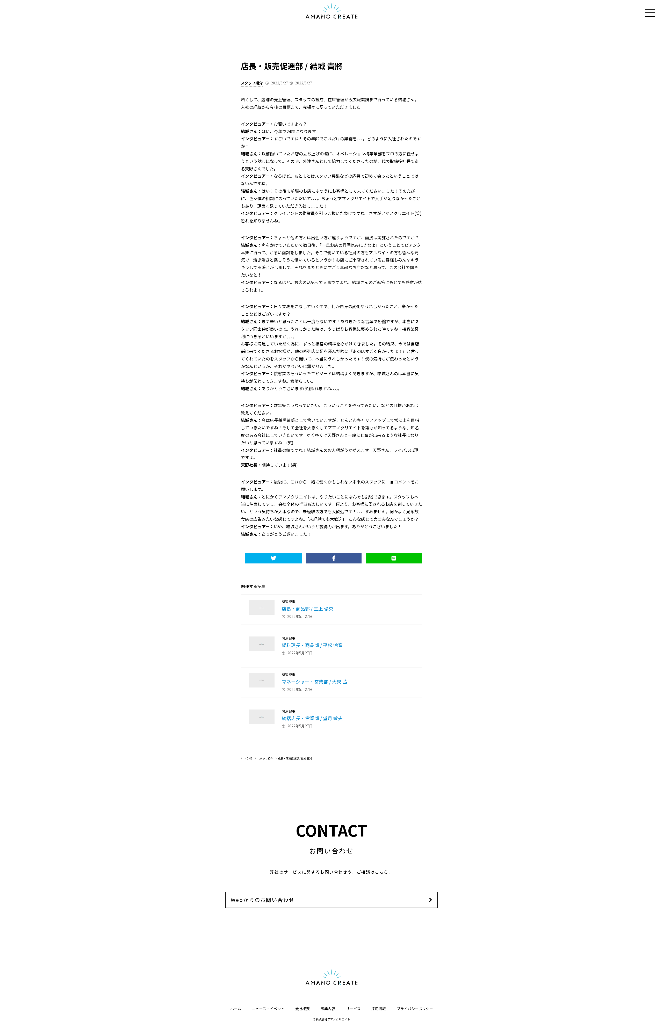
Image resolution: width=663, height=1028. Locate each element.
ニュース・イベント (268, 1008)
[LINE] (394, 558)
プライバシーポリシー (415, 1008)
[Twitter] (273, 558)
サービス (353, 1008)
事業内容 (328, 1008)
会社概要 (302, 1008)
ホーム (235, 1008)
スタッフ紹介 (252, 82)
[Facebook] (333, 558)
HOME (248, 758)
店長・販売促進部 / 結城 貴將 (295, 758)
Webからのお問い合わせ (262, 899)
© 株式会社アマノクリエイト (331, 1019)
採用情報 (378, 1008)
